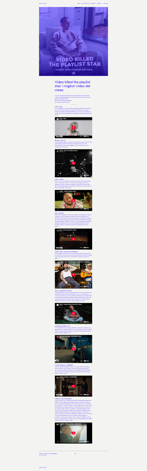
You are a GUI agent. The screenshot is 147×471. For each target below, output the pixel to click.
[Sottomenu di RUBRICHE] (101, 3)
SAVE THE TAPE (42, 3)
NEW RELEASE (54, 453)
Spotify (69, 100)
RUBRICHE (99, 3)
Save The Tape (64, 97)
